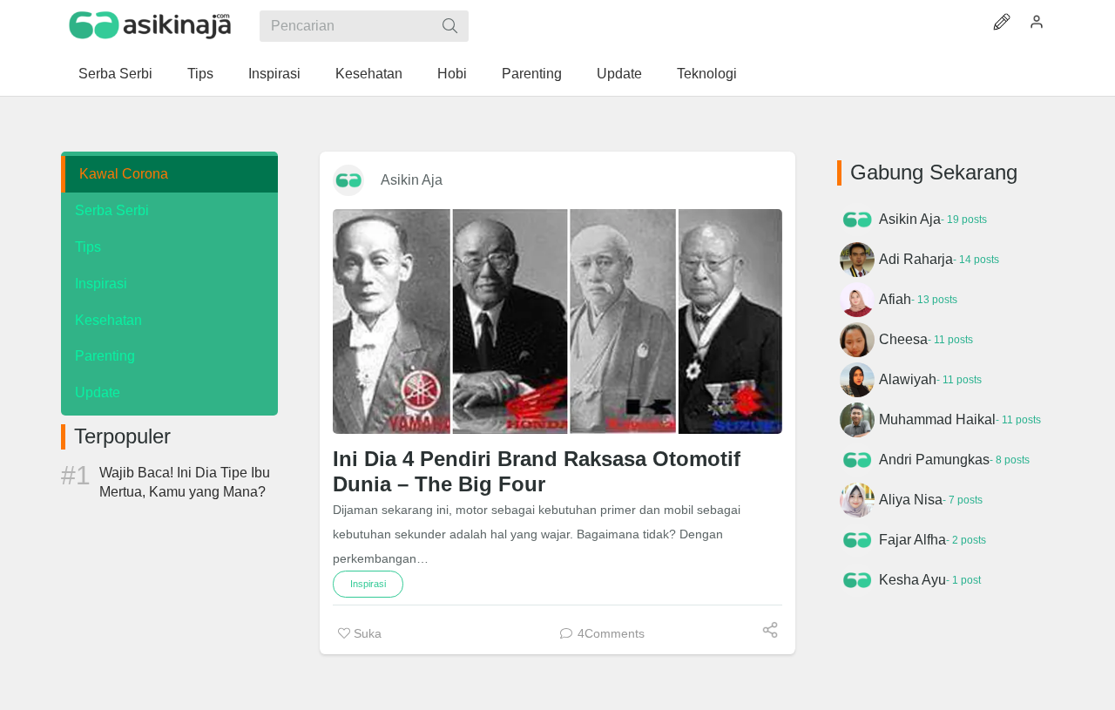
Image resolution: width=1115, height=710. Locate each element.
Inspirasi (101, 283)
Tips (88, 247)
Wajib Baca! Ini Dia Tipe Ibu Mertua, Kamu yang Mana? (184, 482)
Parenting (105, 355)
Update (97, 392)
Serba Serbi (112, 210)
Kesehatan (108, 320)
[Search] (450, 26)
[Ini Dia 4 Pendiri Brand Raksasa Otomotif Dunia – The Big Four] (557, 321)
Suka (366, 633)
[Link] (150, 25)
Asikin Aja (412, 179)
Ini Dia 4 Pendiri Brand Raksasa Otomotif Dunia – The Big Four (536, 471)
